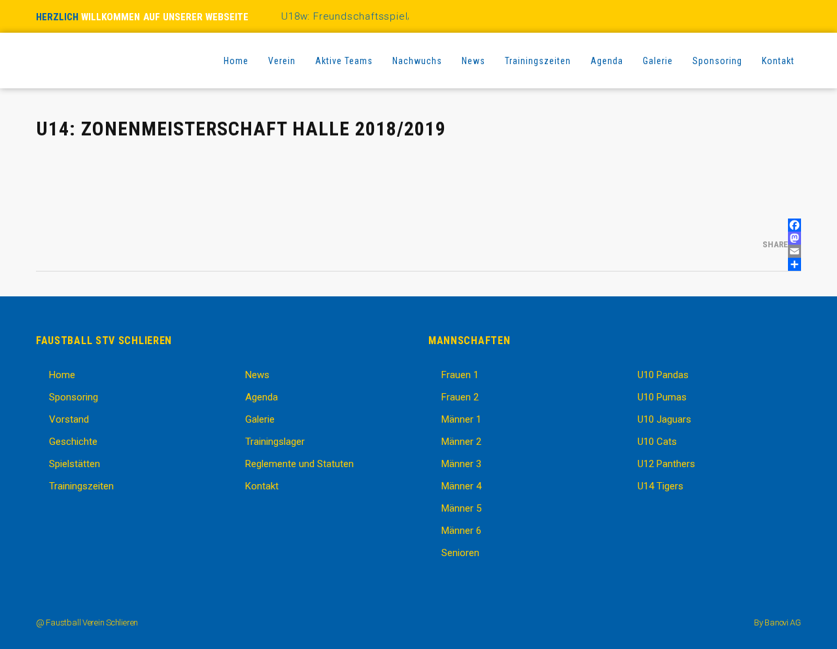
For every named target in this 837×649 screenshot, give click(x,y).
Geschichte (73, 441)
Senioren (460, 553)
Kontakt (262, 486)
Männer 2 (461, 441)
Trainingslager (275, 441)
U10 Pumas (662, 397)
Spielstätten (74, 464)
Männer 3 (461, 464)
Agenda (261, 397)
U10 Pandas (663, 375)
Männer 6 (461, 530)
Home (62, 375)
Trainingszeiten (81, 486)
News (257, 375)
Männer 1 (461, 419)
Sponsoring (73, 397)
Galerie (260, 419)
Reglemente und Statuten (299, 464)
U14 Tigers (660, 486)
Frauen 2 (460, 397)
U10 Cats (657, 441)
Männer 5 (461, 508)
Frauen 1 (460, 375)
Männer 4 (461, 486)
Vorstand (69, 419)
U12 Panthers (666, 464)
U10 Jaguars (664, 419)
